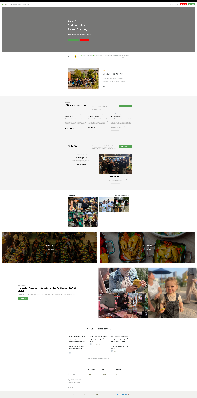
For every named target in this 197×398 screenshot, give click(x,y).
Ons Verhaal (104, 373)
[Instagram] (68, 387)
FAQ (116, 374)
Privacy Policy (96, 394)
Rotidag (89, 374)
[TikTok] (72, 387)
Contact (117, 376)
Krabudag (90, 376)
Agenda (89, 373)
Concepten (104, 376)
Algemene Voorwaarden (88, 394)
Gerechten (104, 374)
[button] (183, 4)
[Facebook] (70, 387)
